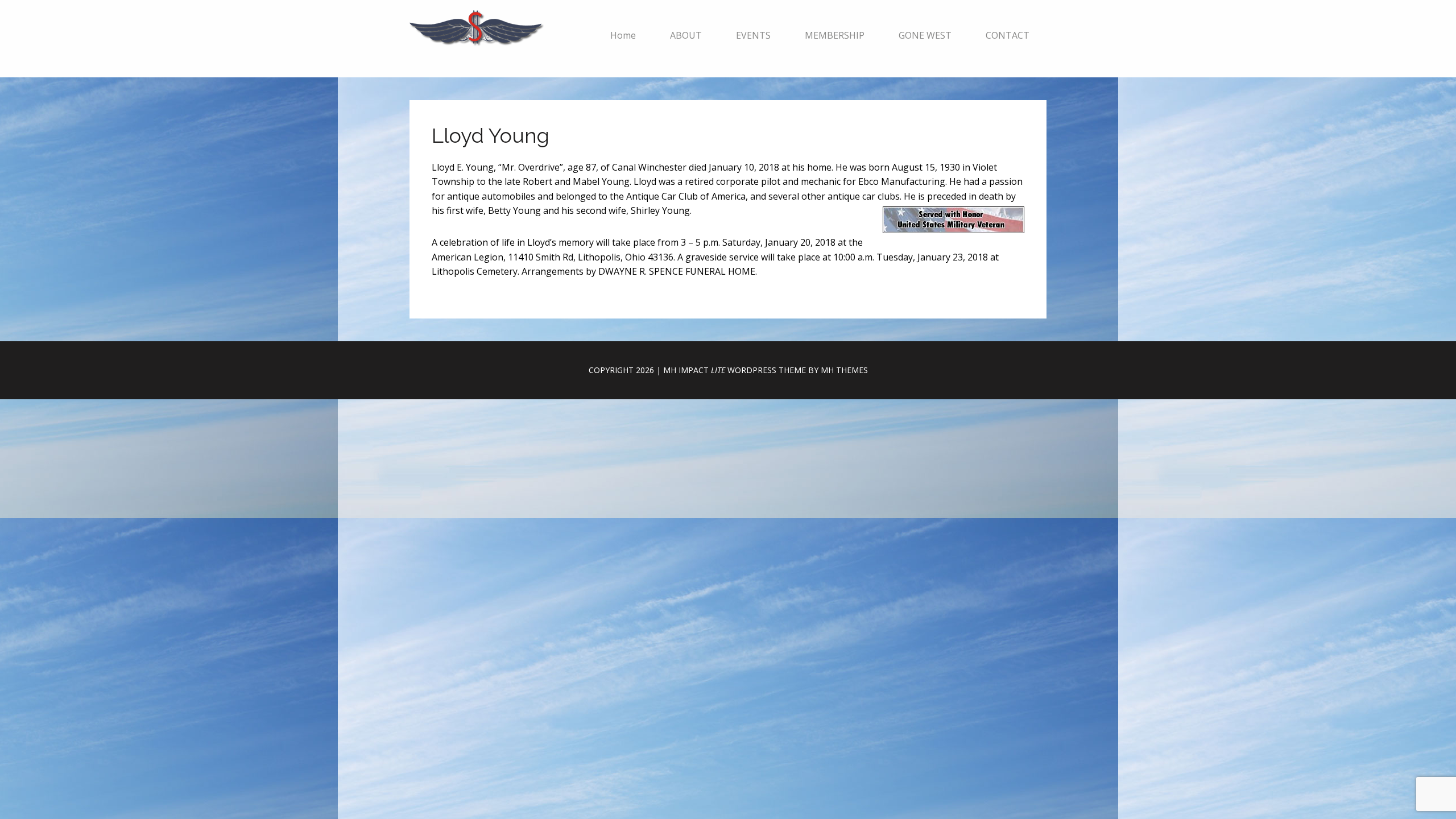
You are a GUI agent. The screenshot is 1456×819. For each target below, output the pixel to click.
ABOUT (686, 35)
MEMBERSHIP (834, 35)
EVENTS (753, 35)
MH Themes (844, 370)
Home (623, 35)
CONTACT (1007, 35)
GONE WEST (925, 35)
